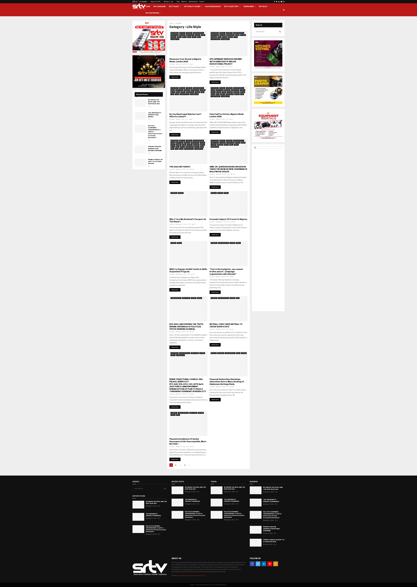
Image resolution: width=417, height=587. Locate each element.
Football (219, 92)
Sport (199, 37)
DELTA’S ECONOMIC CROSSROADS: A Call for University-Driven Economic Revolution (156, 528)
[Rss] (275, 563)
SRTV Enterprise (152, 13)
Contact (201, 1)
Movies (179, 37)
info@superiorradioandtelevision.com (192, 575)
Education (182, 35)
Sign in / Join (169, 1)
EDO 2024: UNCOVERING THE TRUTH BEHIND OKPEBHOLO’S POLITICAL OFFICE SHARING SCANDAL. (186, 326)
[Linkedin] (263, 563)
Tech (172, 94)
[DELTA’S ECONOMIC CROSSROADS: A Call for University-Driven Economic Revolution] (140, 129)
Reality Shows (190, 92)
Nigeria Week (249, 6)
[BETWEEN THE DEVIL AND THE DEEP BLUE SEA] (140, 103)
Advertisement (193, 1)
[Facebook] (252, 563)
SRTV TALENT (174, 6)
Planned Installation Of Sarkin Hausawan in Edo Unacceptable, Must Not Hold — (187, 441)
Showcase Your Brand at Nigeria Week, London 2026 (185, 60)
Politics (194, 37)
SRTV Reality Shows (192, 6)
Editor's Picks (174, 35)
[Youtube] (269, 563)
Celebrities (189, 33)
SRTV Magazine (159, 6)
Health (203, 35)
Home (148, 6)
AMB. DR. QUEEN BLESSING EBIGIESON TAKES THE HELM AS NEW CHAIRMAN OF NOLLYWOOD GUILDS (228, 169)
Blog (178, 1)
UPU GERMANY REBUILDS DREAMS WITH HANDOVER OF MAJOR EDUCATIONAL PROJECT (226, 61)
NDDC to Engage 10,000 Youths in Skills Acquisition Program (188, 270)
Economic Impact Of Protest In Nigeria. (229, 219)
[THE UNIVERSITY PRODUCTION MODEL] (140, 116)
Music (184, 37)
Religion (230, 37)
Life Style (173, 37)
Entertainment (190, 35)
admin (173, 64)
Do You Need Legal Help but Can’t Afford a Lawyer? (185, 115)
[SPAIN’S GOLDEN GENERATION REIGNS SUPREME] (140, 149)
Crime (172, 90)
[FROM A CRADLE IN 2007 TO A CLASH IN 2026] (140, 162)
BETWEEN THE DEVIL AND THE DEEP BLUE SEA (154, 102)
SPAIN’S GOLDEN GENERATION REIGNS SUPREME (155, 148)
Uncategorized (175, 39)
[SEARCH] (280, 31)
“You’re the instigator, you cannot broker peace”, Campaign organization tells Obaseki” (226, 271)
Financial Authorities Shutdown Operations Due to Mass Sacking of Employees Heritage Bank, (227, 381)
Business (182, 33)
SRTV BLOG (263, 6)
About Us (184, 1)
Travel (235, 37)
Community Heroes (198, 33)
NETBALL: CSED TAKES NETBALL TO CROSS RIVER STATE (226, 325)
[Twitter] (258, 563)
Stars (172, 148)
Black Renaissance (213, 6)
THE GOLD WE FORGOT (179, 167)
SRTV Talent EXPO (231, 6)
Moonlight (213, 37)
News (189, 37)
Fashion (197, 35)
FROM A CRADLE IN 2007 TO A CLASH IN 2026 (155, 161)
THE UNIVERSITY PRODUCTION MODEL (154, 115)
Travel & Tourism (215, 39)
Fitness (213, 92)
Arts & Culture (174, 33)
